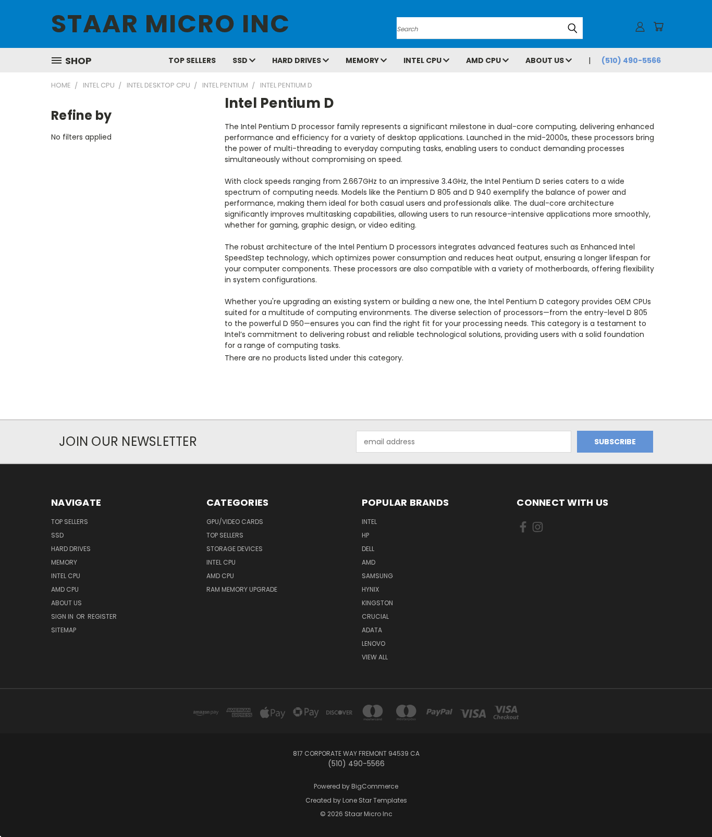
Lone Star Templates (374, 800)
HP (365, 535)
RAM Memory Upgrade (241, 589)
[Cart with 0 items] (658, 26)
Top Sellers (192, 60)
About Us (545, 60)
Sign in (63, 616)
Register (102, 616)
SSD (240, 60)
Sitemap (63, 630)
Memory (363, 60)
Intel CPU (423, 60)
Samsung (377, 575)
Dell (368, 548)
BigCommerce (374, 786)
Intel (369, 521)
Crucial (375, 616)
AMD (368, 562)
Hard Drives (297, 60)
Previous (684, 804)
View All (375, 657)
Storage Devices (234, 548)
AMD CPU (484, 60)
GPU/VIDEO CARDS (234, 521)
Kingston (377, 602)
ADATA (372, 630)
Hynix (370, 589)
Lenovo (373, 643)
